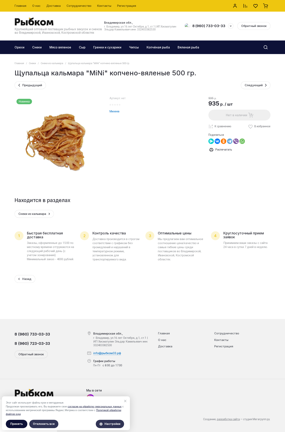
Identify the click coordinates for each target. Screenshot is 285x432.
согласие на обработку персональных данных (95, 406)
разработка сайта (228, 419)
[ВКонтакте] (217, 141)
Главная (19, 63)
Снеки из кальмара (52, 63)
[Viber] (236, 141)
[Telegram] (229, 141)
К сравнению (223, 126)
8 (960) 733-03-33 (208, 26)
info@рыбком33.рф (107, 353)
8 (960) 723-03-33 (32, 343)
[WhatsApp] (242, 141)
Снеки (32, 63)
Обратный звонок (254, 26)
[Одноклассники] (223, 141)
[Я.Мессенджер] (211, 141)
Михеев (114, 111)
